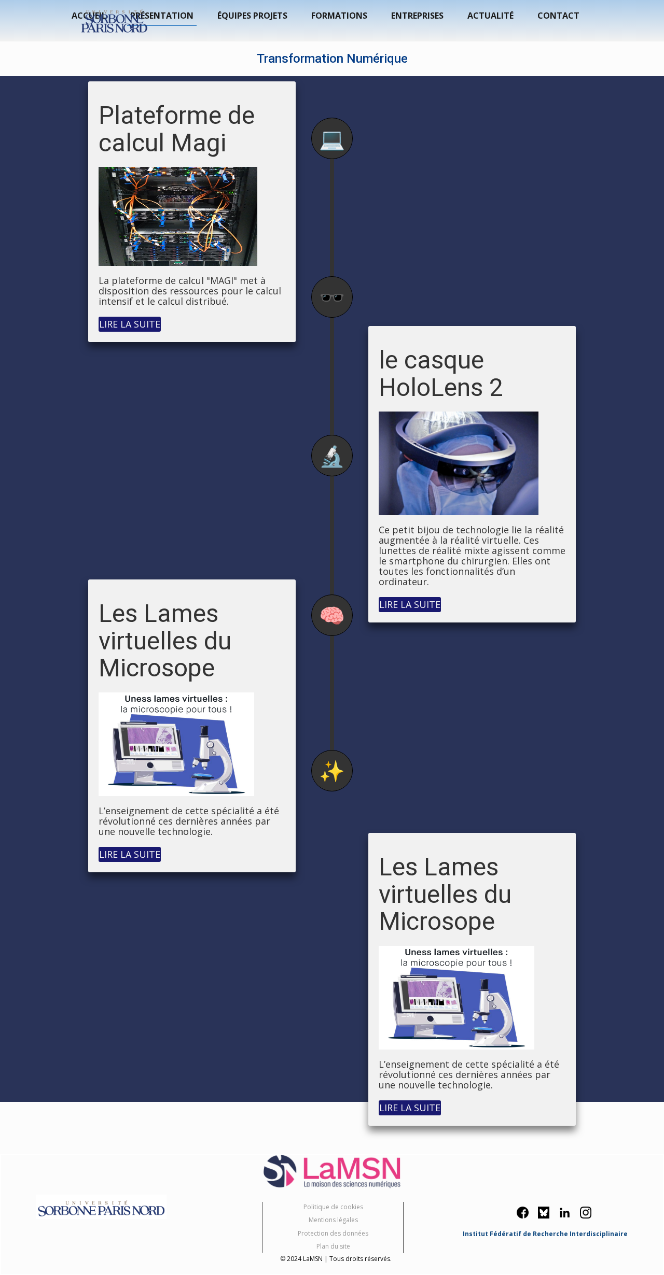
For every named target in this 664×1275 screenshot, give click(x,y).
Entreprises (417, 15)
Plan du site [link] (333, 1246)
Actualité (490, 15)
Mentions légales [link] (333, 1219)
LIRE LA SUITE (129, 324)
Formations (339, 15)
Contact (558, 15)
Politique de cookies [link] (333, 1206)
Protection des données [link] (333, 1233)
